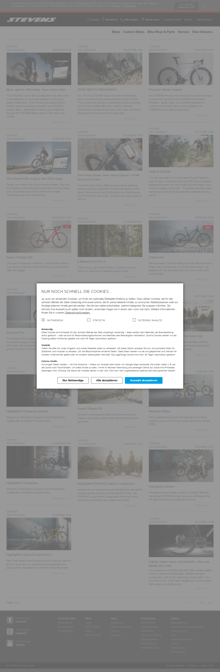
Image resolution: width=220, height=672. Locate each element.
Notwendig (55, 320)
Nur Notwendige (73, 380)
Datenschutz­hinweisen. (77, 312)
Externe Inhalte (150, 320)
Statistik (99, 320)
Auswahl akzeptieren (143, 380)
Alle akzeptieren (106, 380)
